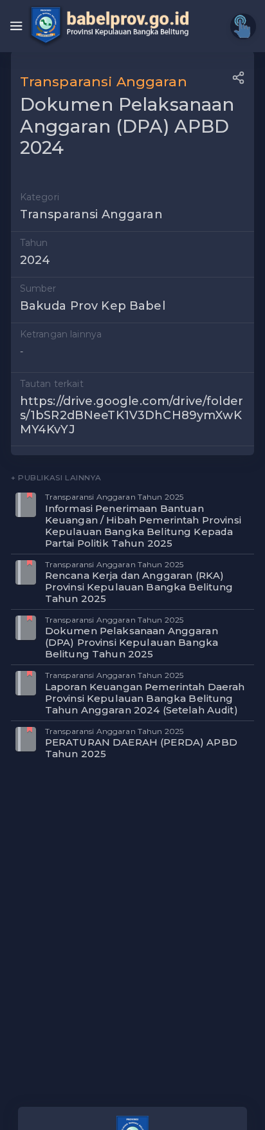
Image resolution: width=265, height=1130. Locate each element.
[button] (238, 77)
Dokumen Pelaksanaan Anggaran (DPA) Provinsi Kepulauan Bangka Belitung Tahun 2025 (131, 642)
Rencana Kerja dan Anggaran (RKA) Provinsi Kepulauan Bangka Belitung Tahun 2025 (139, 587)
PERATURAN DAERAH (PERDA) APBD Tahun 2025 (141, 748)
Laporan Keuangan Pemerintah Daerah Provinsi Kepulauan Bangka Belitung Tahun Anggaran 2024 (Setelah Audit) (145, 698)
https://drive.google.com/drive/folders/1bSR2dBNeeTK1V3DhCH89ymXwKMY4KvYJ (131, 415)
